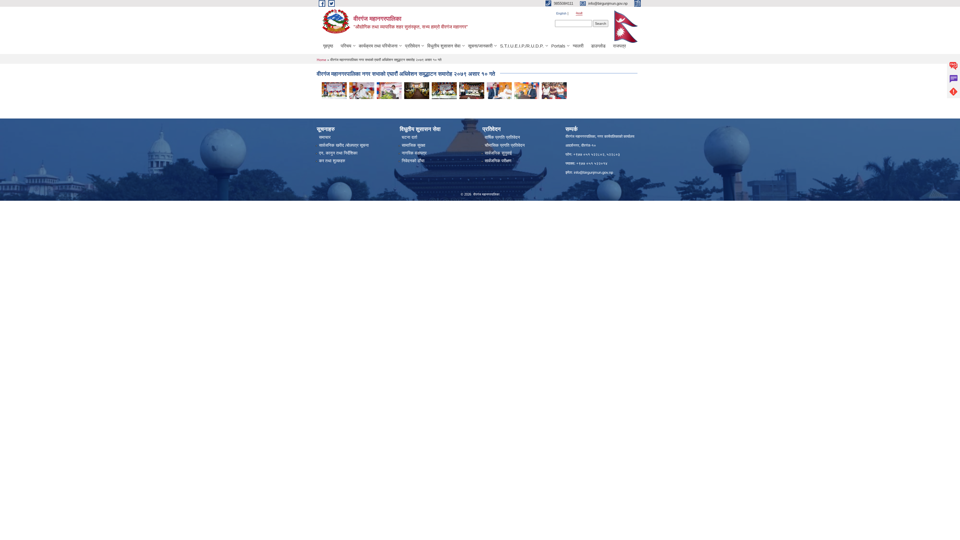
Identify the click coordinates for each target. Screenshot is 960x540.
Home (321, 60)
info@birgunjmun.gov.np (593, 172)
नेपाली (579, 13)
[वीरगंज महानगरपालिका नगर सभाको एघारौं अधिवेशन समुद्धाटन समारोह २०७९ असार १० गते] (334, 90)
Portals (558, 46)
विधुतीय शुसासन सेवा (443, 46)
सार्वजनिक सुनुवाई (498, 153)
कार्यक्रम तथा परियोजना (378, 46)
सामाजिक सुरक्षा (413, 145)
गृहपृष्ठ (328, 46)
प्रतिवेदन (412, 46)
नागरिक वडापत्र (414, 153)
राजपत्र (619, 46)
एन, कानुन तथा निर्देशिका (338, 153)
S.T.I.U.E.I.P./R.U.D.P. (522, 46)
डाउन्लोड (598, 46)
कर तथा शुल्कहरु (332, 160)
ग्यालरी (578, 46)
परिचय (346, 46)
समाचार (324, 137)
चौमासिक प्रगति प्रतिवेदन (505, 145)
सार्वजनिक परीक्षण (498, 160)
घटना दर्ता (409, 137)
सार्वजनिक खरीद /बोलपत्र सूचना (344, 145)
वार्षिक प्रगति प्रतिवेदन (502, 137)
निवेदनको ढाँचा (413, 160)
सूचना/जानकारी (480, 46)
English (561, 13)
